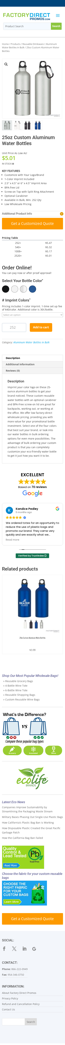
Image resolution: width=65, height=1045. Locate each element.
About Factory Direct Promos (19, 993)
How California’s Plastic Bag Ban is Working (28, 822)
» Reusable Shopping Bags (19, 694)
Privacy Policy (10, 998)
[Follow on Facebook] (6, 948)
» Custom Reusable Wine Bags (21, 699)
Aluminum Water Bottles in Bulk (31, 342)
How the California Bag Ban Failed (22, 838)
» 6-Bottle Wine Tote (15, 690)
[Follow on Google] (36, 948)
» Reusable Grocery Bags (18, 681)
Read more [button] (12, 540)
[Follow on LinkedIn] (26, 948)
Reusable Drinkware (33, 44)
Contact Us (8, 1009)
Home (5, 44)
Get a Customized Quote (32, 223)
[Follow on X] (16, 948)
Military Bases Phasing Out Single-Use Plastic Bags (32, 817)
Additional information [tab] (20, 364)
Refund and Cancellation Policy (21, 1004)
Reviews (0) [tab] (13, 370)
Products (15, 44)
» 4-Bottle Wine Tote (15, 685)
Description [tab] (13, 358)
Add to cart (41, 327)
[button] (6, 64)
